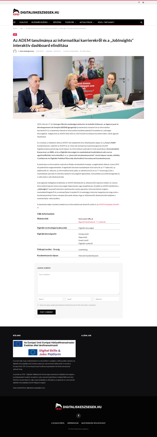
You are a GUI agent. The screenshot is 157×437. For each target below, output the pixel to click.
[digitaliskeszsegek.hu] (36, 11)
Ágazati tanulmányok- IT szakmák (92, 222)
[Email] (16, 155)
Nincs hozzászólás (71, 51)
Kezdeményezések (39, 22)
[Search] (143, 2)
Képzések (57, 22)
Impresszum (72, 423)
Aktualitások (86, 22)
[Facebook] (16, 130)
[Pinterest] (16, 149)
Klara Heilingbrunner (27, 51)
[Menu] (15, 22)
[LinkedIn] (16, 142)
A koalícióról (58, 423)
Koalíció (24, 22)
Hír (15, 34)
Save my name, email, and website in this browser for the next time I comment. (68, 305)
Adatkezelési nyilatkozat (93, 423)
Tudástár (69, 22)
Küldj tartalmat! (106, 22)
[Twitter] (16, 136)
